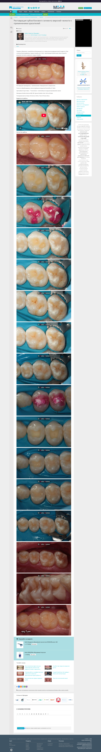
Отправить (20, 728)
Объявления (51, 11)
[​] (43, 720)
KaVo (17, 46)
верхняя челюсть (42, 690)
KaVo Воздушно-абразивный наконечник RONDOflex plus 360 (41, 642)
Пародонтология (80, 112)
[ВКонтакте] (19, 686)
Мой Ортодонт (34, 35)
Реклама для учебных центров (66, 746)
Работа (43, 11)
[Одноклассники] (21, 686)
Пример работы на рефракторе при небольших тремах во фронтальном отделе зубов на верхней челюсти (34, 673)
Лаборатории (40, 749)
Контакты (50, 745)
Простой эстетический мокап (60, 678)
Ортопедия (79, 110)
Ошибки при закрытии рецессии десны (61, 666)
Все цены (34, 644)
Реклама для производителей (66, 745)
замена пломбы (64, 690)
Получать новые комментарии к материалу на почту (38, 728)
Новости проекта (81, 106)
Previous (15, 700)
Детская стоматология (82, 99)
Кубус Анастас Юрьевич (32, 33)
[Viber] (26, 686)
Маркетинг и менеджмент (83, 104)
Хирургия (79, 117)
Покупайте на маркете (25, 639)
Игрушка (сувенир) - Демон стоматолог (83, 72)
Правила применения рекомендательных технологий (84, 746)
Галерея (28, 747)
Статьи (14, 11)
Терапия (19, 28)
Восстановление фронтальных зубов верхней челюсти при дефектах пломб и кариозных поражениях (33, 667)
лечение (19, 690)
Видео (20, 11)
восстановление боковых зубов (53, 690)
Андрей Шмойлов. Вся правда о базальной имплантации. (61, 672)
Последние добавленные (22, 14)
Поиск (13, 14)
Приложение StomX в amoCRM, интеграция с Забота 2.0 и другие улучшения (83, 88)
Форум (25, 11)
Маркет (31, 11)
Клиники (58, 11)
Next (72, 700)
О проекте (50, 743)
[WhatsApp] (24, 686)
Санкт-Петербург (42, 35)
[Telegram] (23, 686)
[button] (17, 714)
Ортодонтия (79, 108)
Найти (79, 55)
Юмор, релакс (80, 119)
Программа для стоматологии (85, 748)
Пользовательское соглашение (85, 743)
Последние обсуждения (36, 14)
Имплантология (80, 103)
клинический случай (32, 690)
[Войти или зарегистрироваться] (11, 18)
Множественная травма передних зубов (33, 679)
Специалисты (40, 747)
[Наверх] (11, 750)
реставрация (25, 690)
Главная (15, 17)
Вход (81, 8)
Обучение (36, 11)
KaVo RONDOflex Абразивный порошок (35, 652)
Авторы (45, 14)
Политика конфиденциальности (84, 744)
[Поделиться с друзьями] (11, 32)
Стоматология (80, 113)
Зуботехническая (81, 101)
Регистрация (88, 8)
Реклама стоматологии (64, 743)
